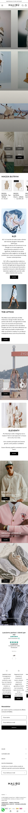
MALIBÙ (3, 749)
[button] (22, 5)
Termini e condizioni (14, 802)
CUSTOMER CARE (5, 753)
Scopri (8, 148)
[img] (14, 637)
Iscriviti (14, 727)
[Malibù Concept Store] (14, 5)
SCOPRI (14, 277)
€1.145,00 (4, 199)
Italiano (3, 794)
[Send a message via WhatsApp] (3, 810)
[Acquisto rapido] (9, 188)
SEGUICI (3, 758)
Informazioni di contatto (7, 804)
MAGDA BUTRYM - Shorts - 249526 (18, 195)
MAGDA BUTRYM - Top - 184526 (6, 195)
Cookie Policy (4, 802)
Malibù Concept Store (10, 797)
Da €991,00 (19, 199)
